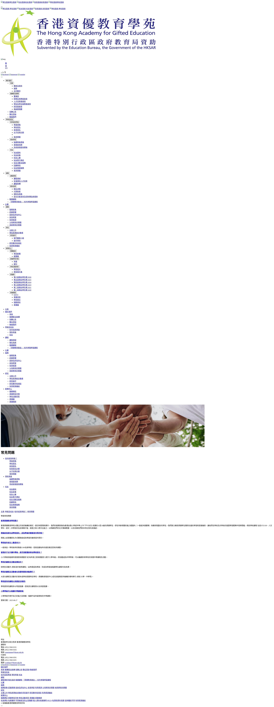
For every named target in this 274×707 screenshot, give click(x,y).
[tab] (137, 520)
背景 (11, 83)
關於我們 (9, 80)
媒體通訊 (13, 251)
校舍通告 (4, 700)
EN (6, 68)
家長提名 (17, 130)
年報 (15, 261)
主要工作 (12, 230)
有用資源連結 (14, 246)
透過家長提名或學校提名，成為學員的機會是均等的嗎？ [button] (22, 533)
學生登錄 (13, 9)
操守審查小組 (19, 238)
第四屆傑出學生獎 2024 (22, 282)
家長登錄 (45, 9)
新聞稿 (16, 256)
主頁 (7, 309)
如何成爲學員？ (11, 458)
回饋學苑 (17, 165)
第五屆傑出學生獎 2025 (22, 280)
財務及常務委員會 (20, 99)
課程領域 (13, 176)
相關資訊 (17, 302)
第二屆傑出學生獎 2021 (22, 287)
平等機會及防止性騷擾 (24, 700)
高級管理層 (18, 109)
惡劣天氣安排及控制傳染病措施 (26, 197)
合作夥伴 (17, 91)
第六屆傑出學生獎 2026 (22, 277)
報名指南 (13, 186)
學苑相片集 (18, 272)
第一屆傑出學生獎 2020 (22, 290)
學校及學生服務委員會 (22, 104)
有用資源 (12, 220)
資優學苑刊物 (14, 259)
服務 (15, 88)
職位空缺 (12, 114)
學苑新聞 (17, 254)
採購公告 (12, 112)
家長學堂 (12, 217)
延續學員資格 (19, 142)
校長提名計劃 (14, 469)
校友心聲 (17, 158)
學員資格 (17, 125)
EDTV (16, 295)
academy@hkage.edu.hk (13, 663)
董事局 (16, 96)
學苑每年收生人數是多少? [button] (11, 543)
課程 (7, 173)
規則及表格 (18, 194)
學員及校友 (9, 119)
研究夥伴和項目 (15, 243)
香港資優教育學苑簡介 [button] (9, 521)
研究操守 (13, 235)
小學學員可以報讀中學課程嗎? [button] (12, 591)
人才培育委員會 (20, 101)
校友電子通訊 (19, 160)
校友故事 (17, 155)
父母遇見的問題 (15, 222)
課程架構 (17, 184)
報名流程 (17, 189)
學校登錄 (62, 9)
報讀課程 (12, 199)
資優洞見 (17, 297)
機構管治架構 (14, 93)
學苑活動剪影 (14, 267)
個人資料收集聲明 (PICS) (42, 700)
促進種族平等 (70, 700)
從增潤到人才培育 (20, 181)
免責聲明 (11, 700)
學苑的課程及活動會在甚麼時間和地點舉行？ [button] (18, 572)
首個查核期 (18, 145)
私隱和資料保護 (58, 700)
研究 (7, 227)
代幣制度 (17, 191)
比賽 (7, 204)
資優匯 (12, 274)
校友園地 (17, 153)
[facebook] (5, 74)
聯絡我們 (12, 117)
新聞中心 (9, 248)
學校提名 (17, 127)
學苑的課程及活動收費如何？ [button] (12, 562)
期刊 (15, 264)
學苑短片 (17, 269)
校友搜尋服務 (19, 168)
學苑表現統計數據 (16, 233)
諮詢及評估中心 (15, 215)
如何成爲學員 (14, 122)
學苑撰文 (17, 300)
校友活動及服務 (20, 163)
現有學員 (13, 139)
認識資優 (12, 212)
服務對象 (12, 210)
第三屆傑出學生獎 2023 (22, 285)
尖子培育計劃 (19, 132)
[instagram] (13, 74)
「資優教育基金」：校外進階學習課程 (23, 202)
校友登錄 (29, 9)
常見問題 (17, 137)
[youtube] (21, 74)
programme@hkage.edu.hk (14, 652)
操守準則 (17, 241)
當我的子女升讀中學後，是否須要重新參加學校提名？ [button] (21, 552)
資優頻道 (13, 292)
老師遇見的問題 (15, 225)
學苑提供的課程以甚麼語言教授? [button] (13, 581)
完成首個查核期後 (20, 147)
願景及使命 (18, 86)
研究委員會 (18, 107)
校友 (11, 150)
